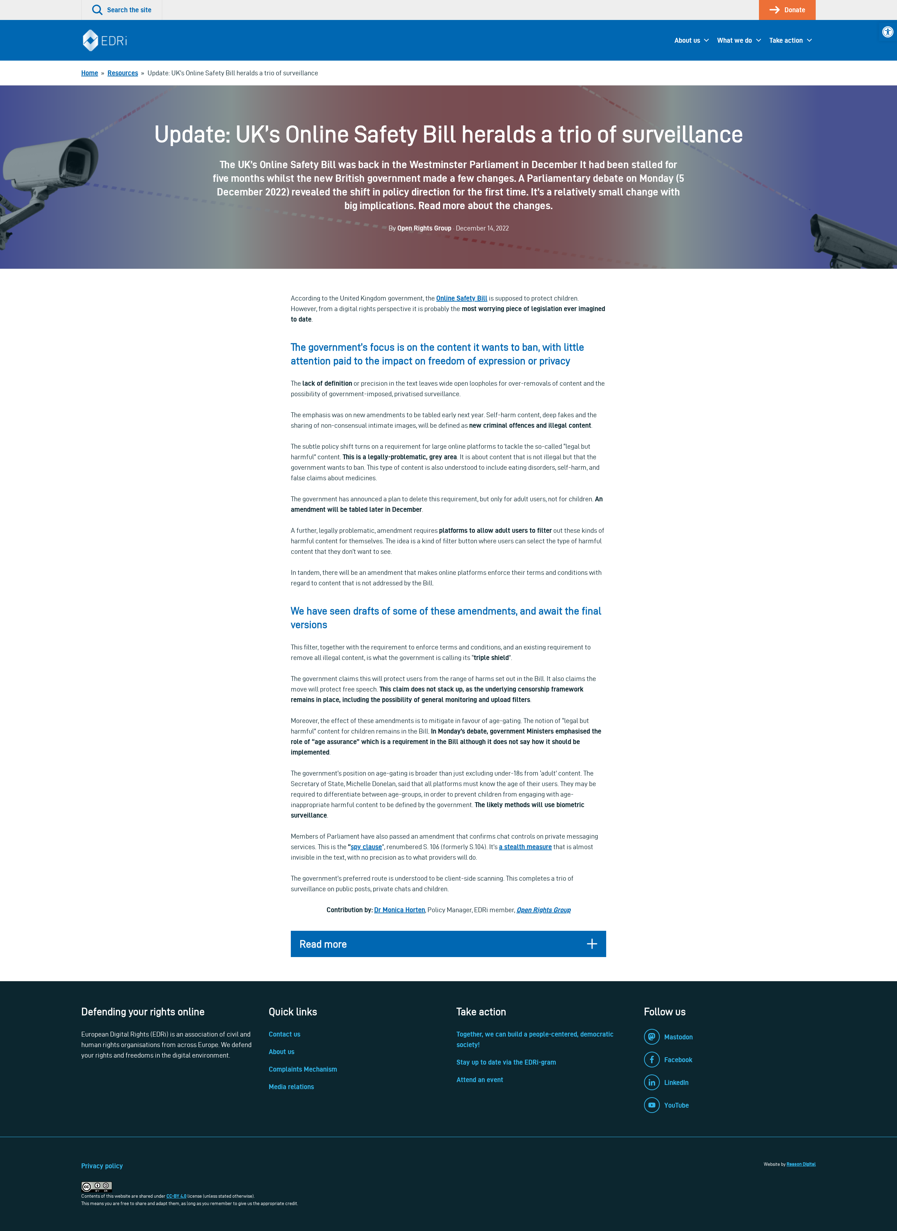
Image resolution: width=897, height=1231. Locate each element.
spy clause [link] (366, 847)
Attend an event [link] (480, 1080)
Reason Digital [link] (801, 1164)
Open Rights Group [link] (543, 910)
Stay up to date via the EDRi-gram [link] (506, 1062)
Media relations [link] (291, 1087)
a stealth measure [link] (525, 847)
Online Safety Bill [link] (461, 298)
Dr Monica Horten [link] (399, 910)
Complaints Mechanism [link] (303, 1069)
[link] (888, 32)
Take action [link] (786, 40)
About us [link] (687, 40)
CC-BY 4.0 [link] (176, 1196)
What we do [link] (734, 40)
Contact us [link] (284, 1034)
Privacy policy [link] (102, 1166)
